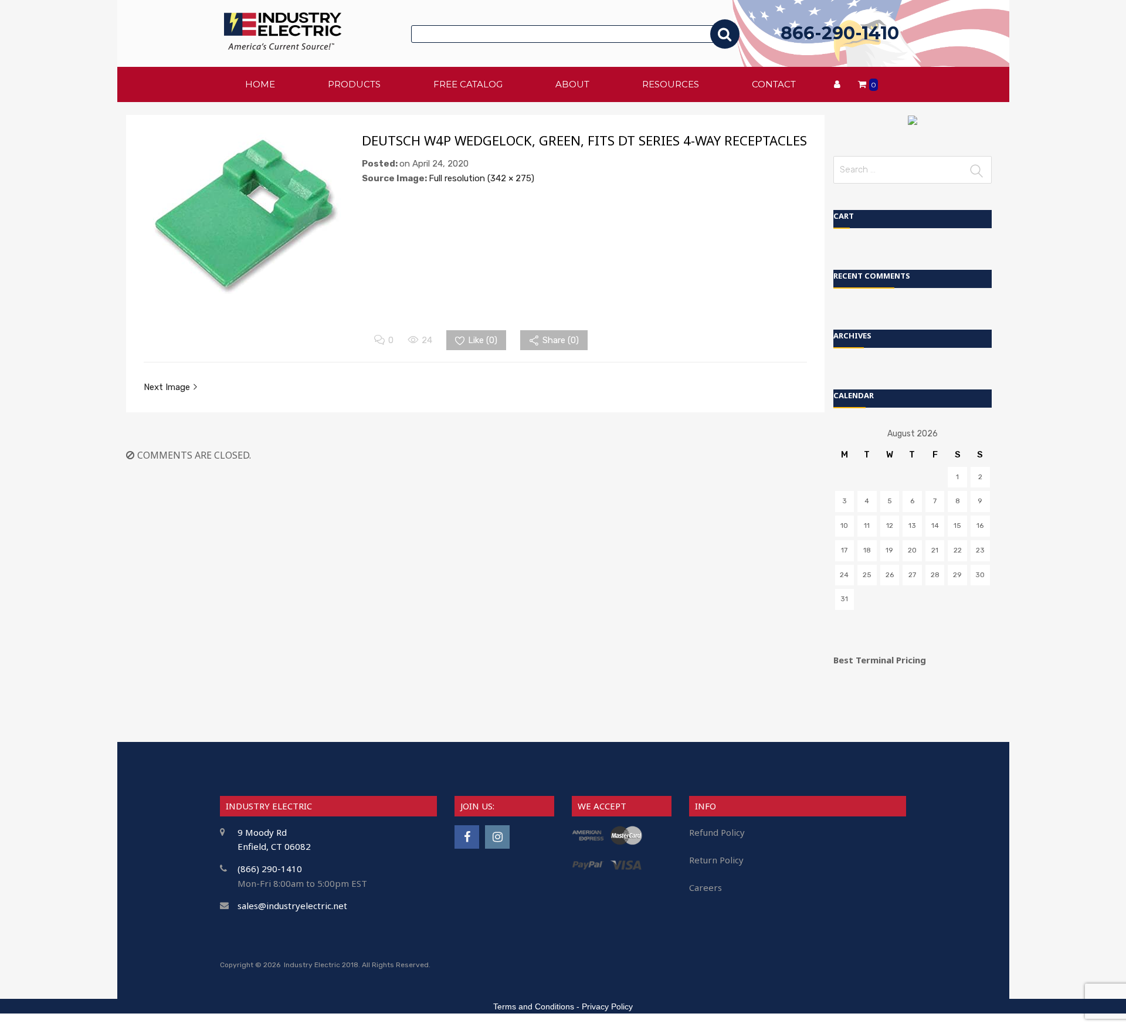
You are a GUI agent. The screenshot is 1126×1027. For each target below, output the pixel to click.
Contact (774, 84)
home (260, 84)
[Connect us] (467, 837)
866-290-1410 (840, 33)
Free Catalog (468, 84)
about (572, 84)
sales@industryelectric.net (292, 905)
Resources (670, 84)
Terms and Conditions (533, 1006)
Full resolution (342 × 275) (481, 178)
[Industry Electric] (282, 46)
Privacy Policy (607, 1006)
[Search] (725, 34)
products (354, 84)
